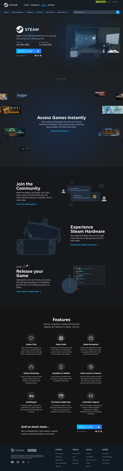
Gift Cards (58, 466)
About (43, 5)
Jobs (74, 457)
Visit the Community (26, 204)
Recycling (75, 463)
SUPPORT (51, 5)
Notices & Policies (91, 460)
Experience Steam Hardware (84, 244)
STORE (26, 5)
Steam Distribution (60, 463)
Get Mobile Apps (107, 457)
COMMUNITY (35, 5)
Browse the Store (59, 131)
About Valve (76, 453)
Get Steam (105, 453)
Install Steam (25, 51)
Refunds (88, 466)
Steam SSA (58, 457)
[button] (7, 12)
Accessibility (89, 457)
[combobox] (94, 12)
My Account (106, 463)
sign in (108, 1)
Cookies (88, 463)
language (114, 1)
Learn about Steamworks (28, 291)
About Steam (59, 453)
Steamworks (59, 460)
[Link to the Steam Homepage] (11, 6)
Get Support (106, 460)
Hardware (75, 460)
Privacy (88, 453)
